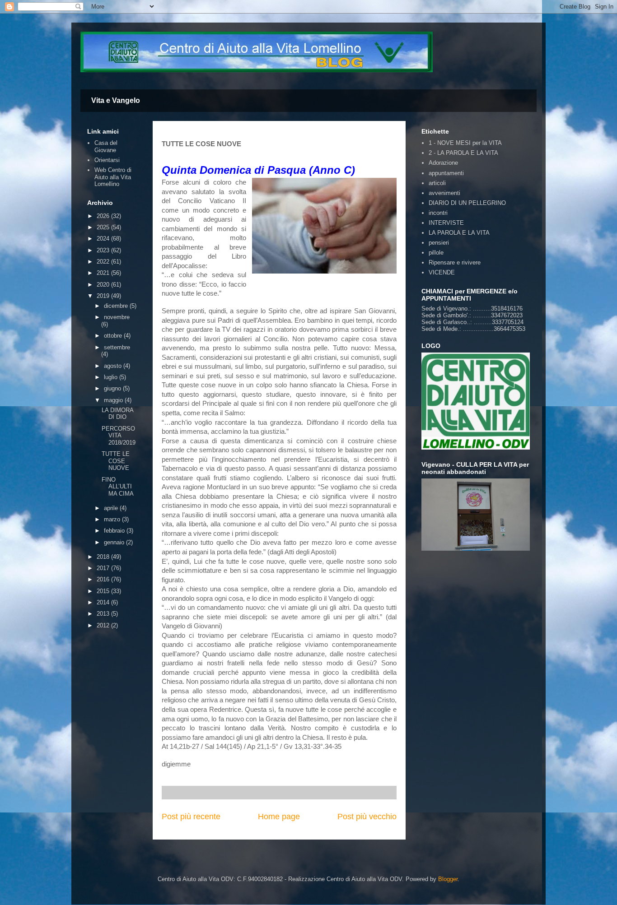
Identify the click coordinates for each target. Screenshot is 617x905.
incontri (438, 212)
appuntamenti (446, 173)
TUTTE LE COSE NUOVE (116, 460)
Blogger (448, 879)
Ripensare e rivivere (455, 262)
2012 (104, 625)
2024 (104, 238)
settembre (117, 347)
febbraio (115, 530)
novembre (117, 317)
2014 (104, 602)
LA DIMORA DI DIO (117, 414)
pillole (436, 252)
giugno (113, 388)
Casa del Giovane (105, 146)
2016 (104, 579)
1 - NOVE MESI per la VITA (465, 142)
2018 (104, 556)
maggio (114, 400)
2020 (104, 284)
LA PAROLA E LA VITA (459, 232)
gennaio (115, 542)
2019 (104, 295)
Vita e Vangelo (115, 100)
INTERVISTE (446, 222)
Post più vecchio (367, 816)
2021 (104, 272)
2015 (104, 591)
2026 (104, 216)
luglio (111, 377)
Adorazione (443, 162)
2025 (104, 227)
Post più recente (191, 816)
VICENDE (442, 272)
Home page (279, 816)
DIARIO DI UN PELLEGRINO (467, 203)
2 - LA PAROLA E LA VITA (463, 152)
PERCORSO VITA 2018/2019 (119, 435)
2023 (104, 250)
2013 (104, 613)
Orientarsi (107, 160)
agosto (113, 365)
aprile (112, 508)
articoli (437, 183)
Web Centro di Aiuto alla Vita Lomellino (112, 177)
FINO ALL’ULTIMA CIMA (118, 486)
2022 (104, 261)
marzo (113, 519)
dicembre (117, 305)
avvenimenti (444, 193)
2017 (104, 568)
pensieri (439, 242)
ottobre (114, 335)
